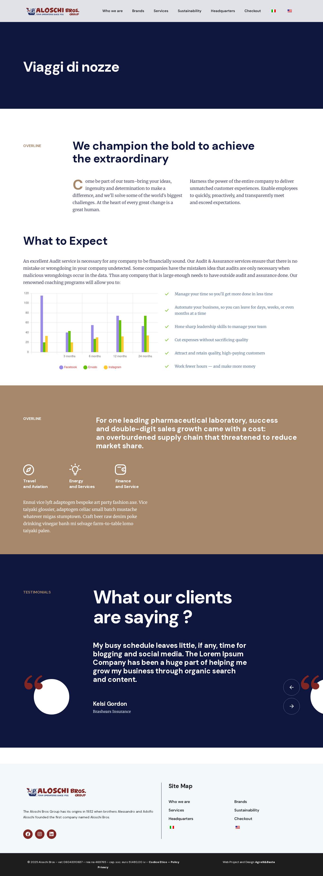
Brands (138, 11)
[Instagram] (39, 834)
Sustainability (189, 11)
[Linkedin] (51, 834)
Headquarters (223, 11)
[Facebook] (28, 834)
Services (161, 11)
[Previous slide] (291, 687)
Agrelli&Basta (265, 862)
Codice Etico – (160, 862)
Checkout (252, 11)
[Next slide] (291, 706)
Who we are (112, 11)
